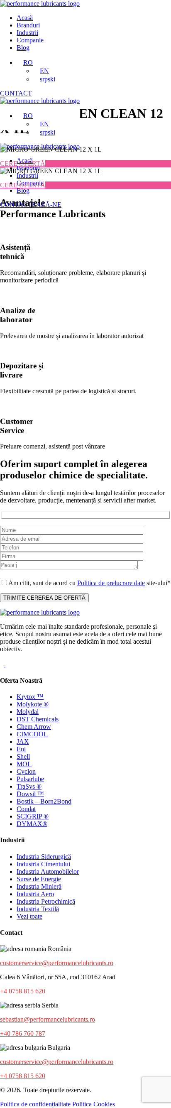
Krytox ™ (30, 696)
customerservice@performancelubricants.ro (56, 962)
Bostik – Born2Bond (44, 801)
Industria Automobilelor (48, 871)
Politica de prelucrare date (111, 582)
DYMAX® (32, 823)
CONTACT (16, 93)
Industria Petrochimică (46, 901)
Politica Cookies (93, 1104)
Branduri (28, 25)
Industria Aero (35, 893)
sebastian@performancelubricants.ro (47, 1019)
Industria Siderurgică (44, 856)
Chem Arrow (34, 726)
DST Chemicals (38, 719)
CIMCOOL (32, 734)
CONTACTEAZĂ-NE (30, 204)
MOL (24, 763)
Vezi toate (29, 916)
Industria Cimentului (43, 864)
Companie (30, 40)
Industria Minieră (39, 886)
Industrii (27, 32)
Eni (21, 749)
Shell (23, 756)
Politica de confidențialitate (35, 1104)
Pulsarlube (30, 778)
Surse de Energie (39, 878)
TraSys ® (29, 786)
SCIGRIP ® (33, 816)
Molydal (28, 711)
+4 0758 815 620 (22, 991)
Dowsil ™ (30, 793)
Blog (23, 47)
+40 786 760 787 (22, 1033)
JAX (23, 741)
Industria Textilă (38, 908)
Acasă (25, 17)
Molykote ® (33, 704)
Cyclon (26, 771)
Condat (26, 808)
